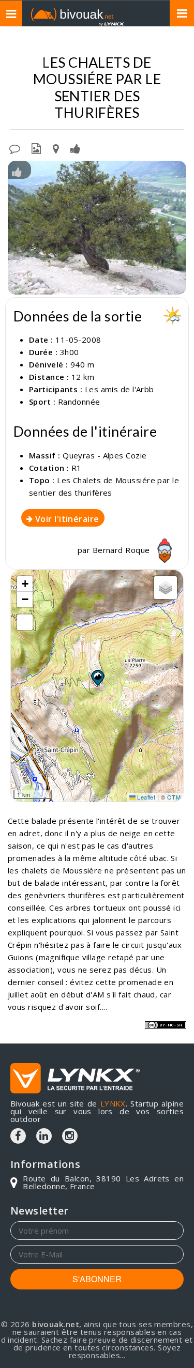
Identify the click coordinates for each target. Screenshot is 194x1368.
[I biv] (17, 171)
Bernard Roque (122, 550)
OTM (174, 797)
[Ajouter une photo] (36, 147)
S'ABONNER (97, 1279)
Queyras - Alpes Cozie (104, 455)
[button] (97, 677)
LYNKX (113, 1103)
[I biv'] (75, 147)
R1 (76, 468)
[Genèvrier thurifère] (97, 227)
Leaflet (146, 797)
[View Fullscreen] (25, 622)
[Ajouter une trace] (56, 147)
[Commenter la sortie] (14, 147)
